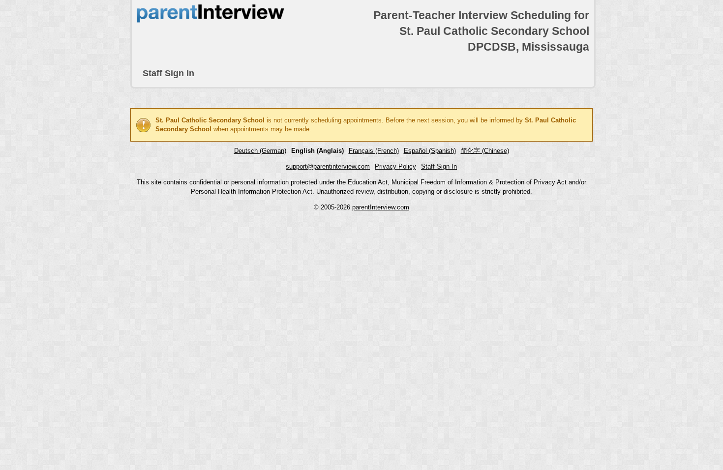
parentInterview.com (380, 207)
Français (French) (374, 150)
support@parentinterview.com (328, 166)
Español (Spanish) (430, 150)
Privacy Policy (395, 166)
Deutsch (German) (260, 150)
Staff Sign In (168, 73)
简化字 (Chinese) (485, 150)
